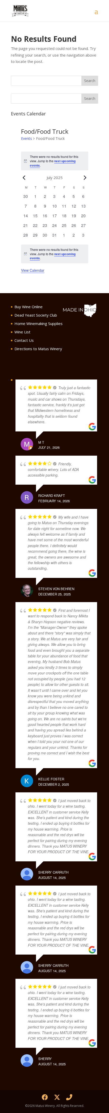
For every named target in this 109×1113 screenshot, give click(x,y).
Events (26, 138)
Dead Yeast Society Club (35, 315)
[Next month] (85, 177)
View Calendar (32, 270)
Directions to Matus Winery (38, 348)
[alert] (54, 161)
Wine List (22, 331)
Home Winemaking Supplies (38, 323)
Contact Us (24, 340)
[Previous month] (24, 177)
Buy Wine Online (28, 306)
